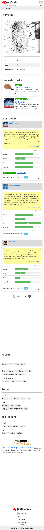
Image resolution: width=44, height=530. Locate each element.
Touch (25, 381)
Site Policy (22, 519)
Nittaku (16, 364)
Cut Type (19, 433)
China (4, 426)
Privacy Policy (22, 517)
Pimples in (5, 405)
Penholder (11, 433)
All (3, 381)
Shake (4, 371)
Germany (16, 426)
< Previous (18, 296)
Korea (23, 426)
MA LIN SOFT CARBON (22, 88)
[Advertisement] (22, 326)
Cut (30, 371)
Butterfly (5, 364)
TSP (11, 364)
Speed (7, 381)
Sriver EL (12, 242)
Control (18, 381)
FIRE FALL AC (21, 173)
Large (26, 409)
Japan (10, 426)
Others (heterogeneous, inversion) (14, 374)
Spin (12, 381)
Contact (22, 524)
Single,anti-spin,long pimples (12, 409)
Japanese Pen (12, 371)
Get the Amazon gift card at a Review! (18, 447)
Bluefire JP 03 (20, 102)
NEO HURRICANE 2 (15, 185)
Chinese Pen (23, 371)
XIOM (28, 398)
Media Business (22, 522)
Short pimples (16, 405)
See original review (34, 147)
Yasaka (23, 364)
